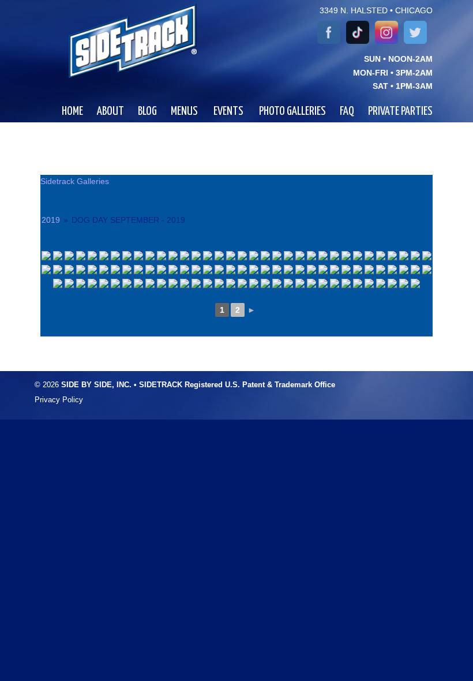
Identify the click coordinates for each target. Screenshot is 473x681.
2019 (51, 219)
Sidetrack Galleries (74, 181)
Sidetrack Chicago (119, 40)
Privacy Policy (59, 400)
